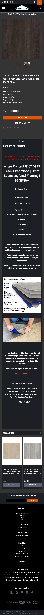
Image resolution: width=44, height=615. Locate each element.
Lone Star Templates (31, 613)
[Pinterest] (18, 128)
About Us (22, 546)
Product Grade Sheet (22, 553)
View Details (11, 484)
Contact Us (22, 548)
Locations (22, 551)
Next (40, 39)
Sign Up (24, 532)
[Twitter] (14, 128)
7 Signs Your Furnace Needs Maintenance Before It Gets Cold (22, 572)
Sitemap (23, 611)
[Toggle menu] (3, 8)
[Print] (11, 128)
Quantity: (6, 111)
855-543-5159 (8, 2)
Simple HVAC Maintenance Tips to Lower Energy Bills (22, 580)
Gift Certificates (22, 527)
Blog (22, 559)
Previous (3, 39)
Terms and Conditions (22, 556)
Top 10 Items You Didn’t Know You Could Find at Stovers (22, 577)
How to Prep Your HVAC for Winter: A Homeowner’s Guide (22, 575)
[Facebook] (4, 128)
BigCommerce (13, 613)
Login (18, 532)
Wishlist (22, 530)
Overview (22, 141)
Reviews (22, 561)
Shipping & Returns (22, 535)
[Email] (8, 128)
